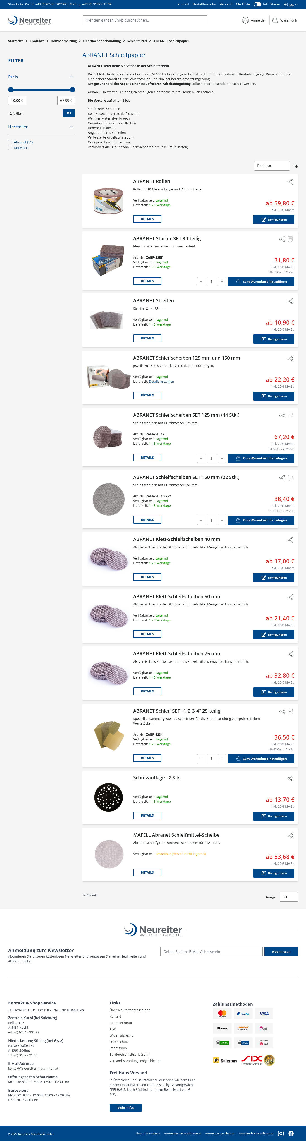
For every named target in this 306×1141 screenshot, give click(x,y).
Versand (226, 4)
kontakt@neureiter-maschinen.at (33, 1068)
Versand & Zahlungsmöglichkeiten (135, 1061)
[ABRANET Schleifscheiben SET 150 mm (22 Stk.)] (108, 499)
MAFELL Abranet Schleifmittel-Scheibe (176, 835)
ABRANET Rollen (151, 181)
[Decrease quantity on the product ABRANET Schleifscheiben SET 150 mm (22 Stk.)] (201, 520)
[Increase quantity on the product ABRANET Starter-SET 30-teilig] (222, 281)
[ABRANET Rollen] (108, 201)
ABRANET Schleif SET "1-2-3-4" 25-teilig (177, 711)
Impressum (118, 1048)
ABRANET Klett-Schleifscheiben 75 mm (176, 653)
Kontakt (183, 4)
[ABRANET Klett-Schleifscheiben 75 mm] (108, 673)
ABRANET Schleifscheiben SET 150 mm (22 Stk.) (186, 477)
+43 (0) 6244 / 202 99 (50, 4)
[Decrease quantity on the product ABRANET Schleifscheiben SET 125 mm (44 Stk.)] (201, 458)
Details (147, 219)
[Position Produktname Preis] (272, 166)
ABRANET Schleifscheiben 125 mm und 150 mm (186, 358)
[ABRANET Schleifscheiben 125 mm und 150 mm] (108, 377)
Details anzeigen (161, 381)
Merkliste (243, 4)
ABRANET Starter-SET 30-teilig (167, 238)
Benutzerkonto (121, 1023)
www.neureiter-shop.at (219, 1133)
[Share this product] (290, 182)
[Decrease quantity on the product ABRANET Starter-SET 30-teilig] (201, 281)
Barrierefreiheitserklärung (129, 1054)
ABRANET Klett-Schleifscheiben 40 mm (176, 539)
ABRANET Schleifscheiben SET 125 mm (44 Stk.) (186, 415)
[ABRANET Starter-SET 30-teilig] (108, 260)
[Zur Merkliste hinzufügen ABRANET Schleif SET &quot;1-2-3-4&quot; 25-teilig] (290, 711)
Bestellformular (204, 4)
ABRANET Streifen (153, 300)
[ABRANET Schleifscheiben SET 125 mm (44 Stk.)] (108, 437)
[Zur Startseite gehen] (29, 20)
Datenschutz (119, 1042)
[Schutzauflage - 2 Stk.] (108, 797)
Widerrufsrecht (121, 1035)
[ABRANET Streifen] (108, 320)
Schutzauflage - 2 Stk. (157, 777)
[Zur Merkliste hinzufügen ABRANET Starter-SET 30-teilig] (290, 239)
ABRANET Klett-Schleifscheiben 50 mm (176, 596)
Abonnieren (281, 951)
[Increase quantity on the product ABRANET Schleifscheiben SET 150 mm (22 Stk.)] (222, 520)
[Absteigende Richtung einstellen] (295, 165)
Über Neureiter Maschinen (130, 1010)
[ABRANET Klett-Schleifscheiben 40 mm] (108, 559)
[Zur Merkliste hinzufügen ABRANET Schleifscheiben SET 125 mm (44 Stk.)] (290, 415)
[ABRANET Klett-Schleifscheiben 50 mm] (108, 616)
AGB (113, 1029)
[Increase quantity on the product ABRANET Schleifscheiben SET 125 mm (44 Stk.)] (222, 458)
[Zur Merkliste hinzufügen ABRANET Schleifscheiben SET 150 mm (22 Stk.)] (290, 478)
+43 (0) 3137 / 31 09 (96, 4)
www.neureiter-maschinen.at (182, 1133)
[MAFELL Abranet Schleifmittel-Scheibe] (108, 854)
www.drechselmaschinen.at (256, 1133)
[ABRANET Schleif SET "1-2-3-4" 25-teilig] (108, 735)
